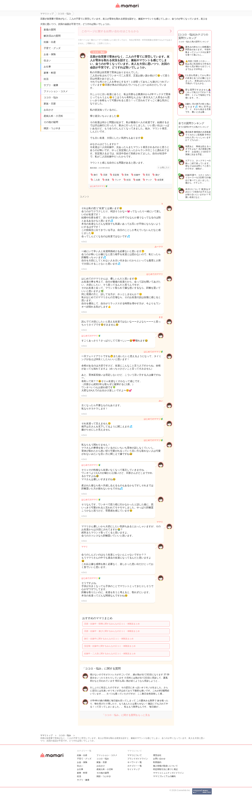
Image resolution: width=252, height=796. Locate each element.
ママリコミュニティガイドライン (168, 773)
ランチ (118, 180)
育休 (126, 175)
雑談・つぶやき (52, 128)
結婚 (138, 180)
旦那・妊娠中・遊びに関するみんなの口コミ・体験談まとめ (112, 631)
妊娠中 (137, 175)
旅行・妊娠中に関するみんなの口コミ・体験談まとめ (109, 638)
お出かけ (48, 109)
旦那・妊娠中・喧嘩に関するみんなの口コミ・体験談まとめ (112, 624)
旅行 (96, 175)
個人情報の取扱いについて (165, 766)
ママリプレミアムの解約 (164, 776)
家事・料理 (50, 72)
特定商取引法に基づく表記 (165, 769)
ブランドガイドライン (137, 758)
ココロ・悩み (51, 97)
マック (149, 180)
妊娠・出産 (50, 42)
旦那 (105, 175)
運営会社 (157, 755)
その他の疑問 (51, 122)
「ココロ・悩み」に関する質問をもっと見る (126, 715)
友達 (107, 180)
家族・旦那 (50, 103)
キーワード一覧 (134, 762)
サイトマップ (133, 769)
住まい (47, 60)
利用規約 (157, 762)
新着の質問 (50, 29)
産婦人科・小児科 (53, 116)
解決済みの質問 (52, 35)
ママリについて (134, 755)
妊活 (46, 79)
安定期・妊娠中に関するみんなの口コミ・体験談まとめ (110, 646)
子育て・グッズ (52, 48)
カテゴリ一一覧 (134, 766)
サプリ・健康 (51, 85)
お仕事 (47, 66)
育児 (148, 175)
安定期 (116, 175)
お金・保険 (50, 54)
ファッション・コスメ (56, 91)
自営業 (160, 180)
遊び (157, 175)
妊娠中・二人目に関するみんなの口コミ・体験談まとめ (110, 653)
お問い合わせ (159, 758)
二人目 (97, 180)
